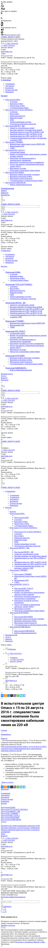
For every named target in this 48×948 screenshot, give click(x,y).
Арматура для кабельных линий (22, 128)
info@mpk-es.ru (6, 51)
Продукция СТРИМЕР (14, 142)
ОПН (12, 120)
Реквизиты (9, 92)
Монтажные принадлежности (21, 178)
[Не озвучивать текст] (2, 33)
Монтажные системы (18, 168)
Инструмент (14, 114)
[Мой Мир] (8, 695)
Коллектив (9, 88)
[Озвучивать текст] (2, 30)
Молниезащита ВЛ (17, 146)
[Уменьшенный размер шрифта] (2, 4)
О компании (6, 80)
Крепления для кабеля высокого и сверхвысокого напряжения (23, 159)
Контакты (5, 195)
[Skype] (21, 695)
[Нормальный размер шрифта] (2, 6)
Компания (5, 789)
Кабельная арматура (17, 116)
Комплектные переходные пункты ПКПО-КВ (27, 144)
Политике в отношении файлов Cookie (30, 942)
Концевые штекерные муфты (21, 176)
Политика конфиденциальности (13, 897)
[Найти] (3, 209)
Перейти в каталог (8, 925)
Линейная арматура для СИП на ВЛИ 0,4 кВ (27, 132)
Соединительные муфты (19, 108)
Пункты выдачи (11, 90)
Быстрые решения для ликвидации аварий (26, 130)
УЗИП (12, 148)
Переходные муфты (17, 106)
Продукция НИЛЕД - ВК (15, 126)
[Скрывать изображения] (2, 26)
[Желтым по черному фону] (1, 16)
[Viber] (14, 695)
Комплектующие (16, 118)
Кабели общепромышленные (21, 185)
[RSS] (1, 698)
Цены (3, 834)
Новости (4, 193)
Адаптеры (14, 102)
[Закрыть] (1, 946)
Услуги (3, 191)
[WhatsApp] (18, 695)
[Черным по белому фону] (1, 14)
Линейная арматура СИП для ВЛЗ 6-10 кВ (26, 134)
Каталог (4, 96)
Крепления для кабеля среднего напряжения (27, 162)
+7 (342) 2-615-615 (11, 43)
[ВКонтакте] (2, 695)
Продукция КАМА (12, 100)
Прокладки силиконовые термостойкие (25, 170)
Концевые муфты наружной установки (25, 174)
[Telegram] (24, 695)
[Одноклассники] (5, 695)
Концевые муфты (16, 104)
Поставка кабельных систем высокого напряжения (20, 828)
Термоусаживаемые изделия (20, 122)
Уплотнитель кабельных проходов (23, 124)
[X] (11, 695)
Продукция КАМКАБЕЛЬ (15, 183)
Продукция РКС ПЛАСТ (15, 150)
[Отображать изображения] (2, 23)
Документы (9, 86)
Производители (7, 188)
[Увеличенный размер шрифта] (3, 9)
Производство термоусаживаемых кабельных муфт (20, 826)
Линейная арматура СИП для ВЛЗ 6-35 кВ (26, 136)
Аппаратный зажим (17, 152)
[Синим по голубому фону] (1, 19)
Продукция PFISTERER (14, 172)
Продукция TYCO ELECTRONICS (19, 110)
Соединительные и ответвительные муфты (26, 181)
